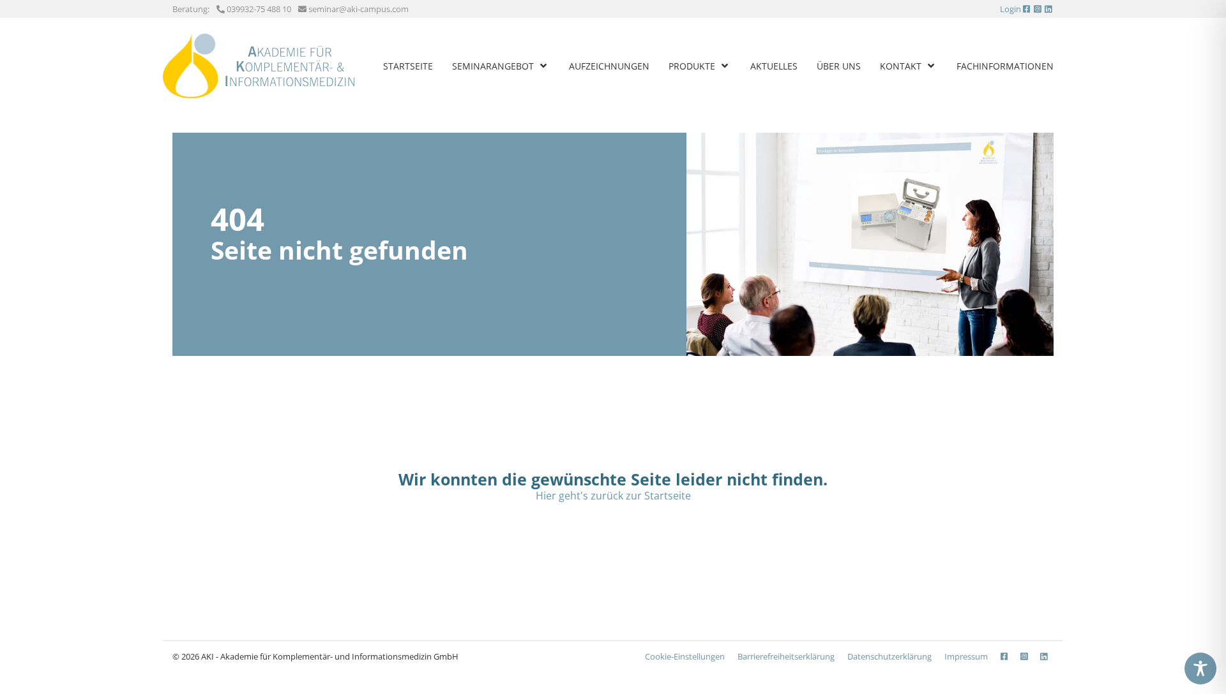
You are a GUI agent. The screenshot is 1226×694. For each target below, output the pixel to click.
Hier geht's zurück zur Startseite (613, 496)
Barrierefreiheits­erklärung (786, 656)
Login (1010, 9)
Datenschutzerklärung (889, 656)
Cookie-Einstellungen (685, 656)
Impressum (966, 656)
